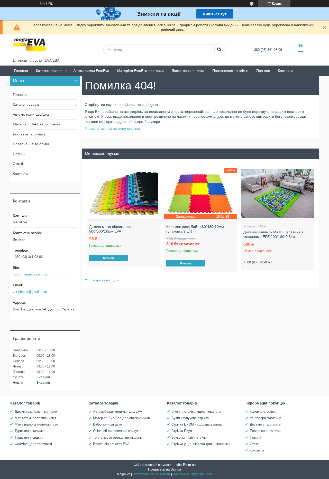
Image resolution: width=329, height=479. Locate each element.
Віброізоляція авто (107, 424)
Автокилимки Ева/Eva (91, 71)
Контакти (285, 71)
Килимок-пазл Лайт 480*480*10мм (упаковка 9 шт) (195, 229)
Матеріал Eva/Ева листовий (140, 71)
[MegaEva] (32, 46)
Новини (19, 154)
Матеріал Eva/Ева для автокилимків (121, 418)
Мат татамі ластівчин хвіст (35, 418)
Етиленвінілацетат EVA (111, 444)
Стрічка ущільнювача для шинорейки (200, 444)
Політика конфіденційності (192, 474)
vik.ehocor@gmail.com (30, 292)
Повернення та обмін (230, 71)
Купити (108, 258)
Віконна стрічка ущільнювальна (196, 411)
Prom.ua (189, 465)
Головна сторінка (263, 411)
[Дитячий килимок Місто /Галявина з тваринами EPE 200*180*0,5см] (277, 193)
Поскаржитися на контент (151, 474)
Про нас (263, 71)
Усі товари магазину (265, 418)
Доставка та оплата (188, 71)
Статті (18, 164)
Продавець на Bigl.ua (164, 469)
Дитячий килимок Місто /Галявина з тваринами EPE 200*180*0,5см (273, 234)
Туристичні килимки (30, 431)
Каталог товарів (49, 71)
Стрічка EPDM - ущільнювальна (196, 424)
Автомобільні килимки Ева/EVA (117, 411)
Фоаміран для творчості (33, 444)
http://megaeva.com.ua (30, 274)
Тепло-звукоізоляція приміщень (117, 437)
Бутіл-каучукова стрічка (190, 418)
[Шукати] (219, 49)
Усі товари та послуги (101, 280)
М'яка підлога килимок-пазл (36, 424)
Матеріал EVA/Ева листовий (36, 124)
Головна (21, 71)
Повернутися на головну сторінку (113, 128)
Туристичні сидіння (29, 437)
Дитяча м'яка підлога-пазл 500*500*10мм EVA (111, 229)
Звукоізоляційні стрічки (189, 437)
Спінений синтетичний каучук (116, 431)
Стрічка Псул (181, 431)
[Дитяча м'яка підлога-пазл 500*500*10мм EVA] (123, 193)
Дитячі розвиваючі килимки (36, 411)
